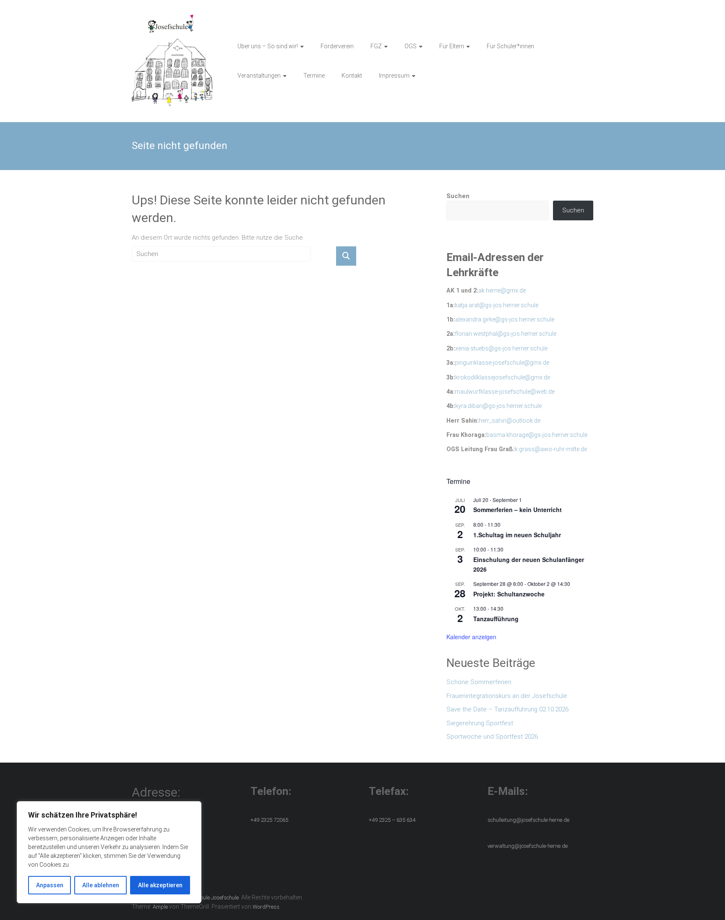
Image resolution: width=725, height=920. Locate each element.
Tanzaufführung (496, 618)
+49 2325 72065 (269, 820)
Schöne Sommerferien (478, 682)
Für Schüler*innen (510, 46)
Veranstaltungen (259, 75)
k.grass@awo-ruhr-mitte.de (551, 449)
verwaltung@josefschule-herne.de (528, 846)
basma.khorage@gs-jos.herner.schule (536, 434)
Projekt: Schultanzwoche (509, 594)
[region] (109, 852)
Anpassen (49, 885)
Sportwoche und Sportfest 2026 (492, 736)
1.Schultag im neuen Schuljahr (517, 535)
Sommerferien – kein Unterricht (517, 509)
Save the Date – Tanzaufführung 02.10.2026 (507, 709)
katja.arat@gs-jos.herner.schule (496, 305)
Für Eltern (451, 46)
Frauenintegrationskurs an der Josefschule (506, 696)
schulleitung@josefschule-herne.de (528, 820)
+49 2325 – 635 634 (392, 820)
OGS (410, 46)
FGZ (376, 46)
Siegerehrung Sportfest (479, 723)
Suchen (457, 196)
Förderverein (337, 46)
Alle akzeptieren (160, 885)
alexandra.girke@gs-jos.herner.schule (504, 319)
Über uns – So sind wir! (267, 46)
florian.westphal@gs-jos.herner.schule (505, 333)
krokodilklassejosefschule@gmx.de (502, 377)
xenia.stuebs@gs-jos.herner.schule (501, 348)
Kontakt (352, 75)
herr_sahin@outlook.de (509, 420)
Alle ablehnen (100, 885)
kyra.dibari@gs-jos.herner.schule (498, 405)
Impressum (394, 75)
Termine (314, 75)
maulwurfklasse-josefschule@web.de (505, 391)
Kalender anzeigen (471, 636)
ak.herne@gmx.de (502, 290)
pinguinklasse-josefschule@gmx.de (502, 362)
